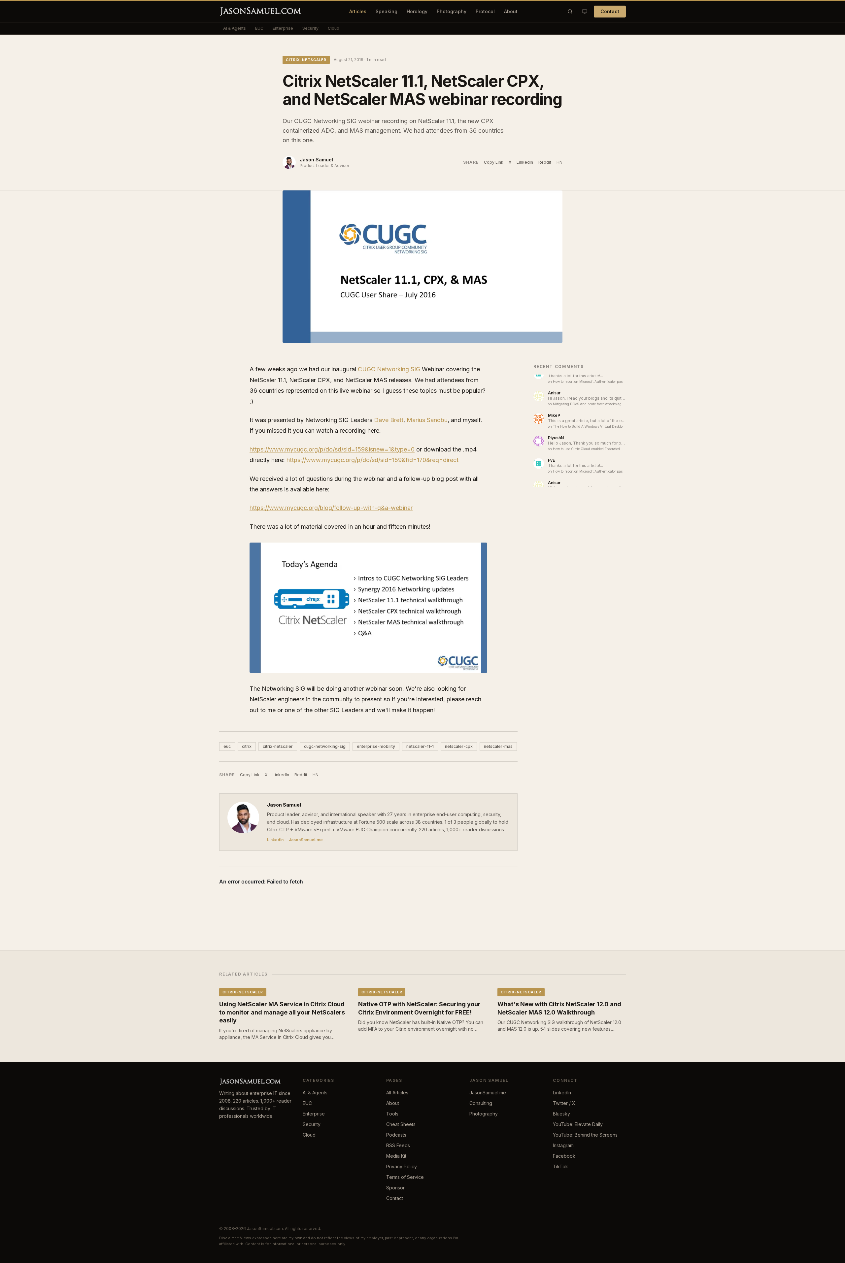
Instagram (563, 1145)
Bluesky (561, 1113)
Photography (451, 11)
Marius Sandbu (427, 419)
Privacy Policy (401, 1166)
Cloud (333, 28)
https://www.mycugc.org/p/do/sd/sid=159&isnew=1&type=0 (332, 449)
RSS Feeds (398, 1145)
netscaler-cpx (459, 746)
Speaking (386, 11)
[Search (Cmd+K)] (570, 11)
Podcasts (396, 1135)
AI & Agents (234, 28)
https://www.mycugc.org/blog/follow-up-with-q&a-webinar (331, 507)
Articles (357, 11)
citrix (247, 746)
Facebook (564, 1156)
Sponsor (395, 1187)
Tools (392, 1113)
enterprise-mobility (376, 746)
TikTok (560, 1166)
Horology (417, 11)
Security (310, 28)
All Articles (397, 1092)
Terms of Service (405, 1177)
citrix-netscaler (306, 59)
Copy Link (493, 162)
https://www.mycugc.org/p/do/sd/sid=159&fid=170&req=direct (372, 459)
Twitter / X (564, 1103)
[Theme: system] (584, 11)
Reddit (544, 162)
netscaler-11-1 (420, 746)
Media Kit (396, 1156)
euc (227, 746)
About (511, 11)
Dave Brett (388, 419)
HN (559, 162)
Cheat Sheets (401, 1124)
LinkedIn (525, 162)
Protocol (485, 11)
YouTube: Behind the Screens (585, 1135)
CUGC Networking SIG (389, 369)
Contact (609, 11)
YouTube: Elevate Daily (578, 1124)
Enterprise (283, 28)
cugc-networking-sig (325, 746)
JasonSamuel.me (306, 839)
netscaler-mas (498, 746)
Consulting (480, 1103)
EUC (259, 28)
